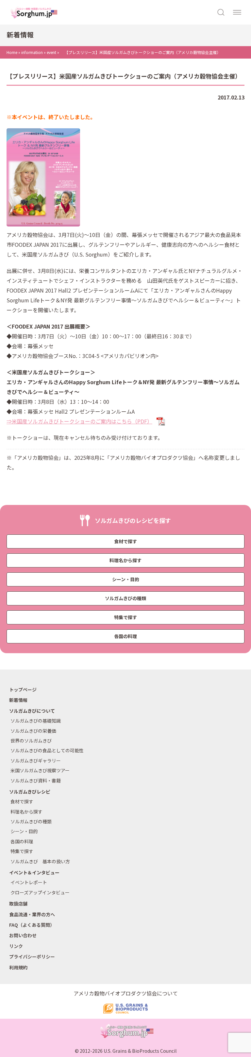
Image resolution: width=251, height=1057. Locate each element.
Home (12, 52)
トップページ (23, 689)
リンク (16, 946)
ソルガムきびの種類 (125, 598)
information (32, 52)
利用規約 (18, 967)
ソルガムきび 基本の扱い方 (40, 861)
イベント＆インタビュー (34, 872)
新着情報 (18, 700)
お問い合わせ (23, 935)
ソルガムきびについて (32, 711)
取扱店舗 (18, 903)
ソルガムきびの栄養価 (33, 730)
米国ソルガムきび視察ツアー (40, 770)
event (51, 52)
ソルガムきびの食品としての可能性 (47, 750)
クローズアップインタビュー (40, 892)
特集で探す (125, 617)
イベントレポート (28, 882)
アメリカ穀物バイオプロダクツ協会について (126, 993)
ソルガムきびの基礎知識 (35, 720)
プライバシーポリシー (32, 956)
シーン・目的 (125, 579)
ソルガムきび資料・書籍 (35, 780)
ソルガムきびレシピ (29, 791)
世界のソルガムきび (31, 740)
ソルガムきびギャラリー (35, 760)
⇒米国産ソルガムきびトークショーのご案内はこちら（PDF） (79, 421)
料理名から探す (125, 560)
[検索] (221, 12)
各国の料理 (125, 636)
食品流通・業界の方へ (32, 914)
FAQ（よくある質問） (32, 925)
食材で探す (125, 541)
